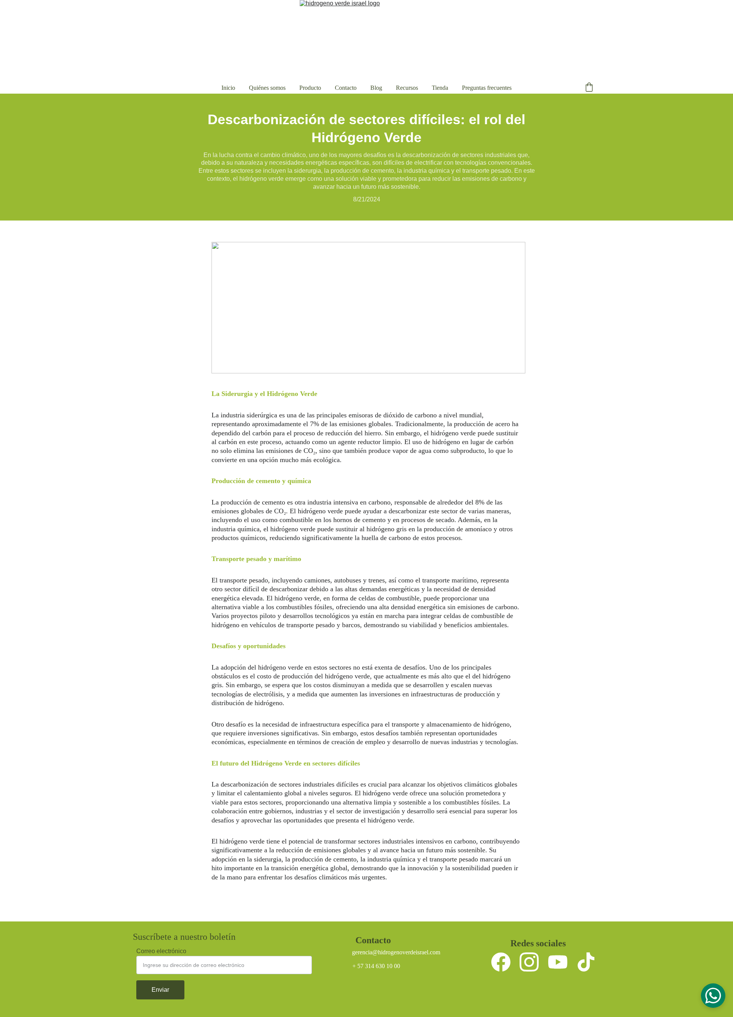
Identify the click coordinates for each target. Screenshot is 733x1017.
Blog (376, 87)
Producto (310, 87)
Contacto (346, 87)
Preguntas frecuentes (487, 87)
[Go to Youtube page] (557, 962)
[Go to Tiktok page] (586, 962)
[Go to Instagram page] (529, 962)
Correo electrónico (161, 951)
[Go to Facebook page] (500, 962)
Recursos (407, 87)
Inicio (228, 87)
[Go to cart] (589, 88)
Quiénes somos (267, 87)
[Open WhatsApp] (713, 995)
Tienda (440, 87)
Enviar (160, 989)
